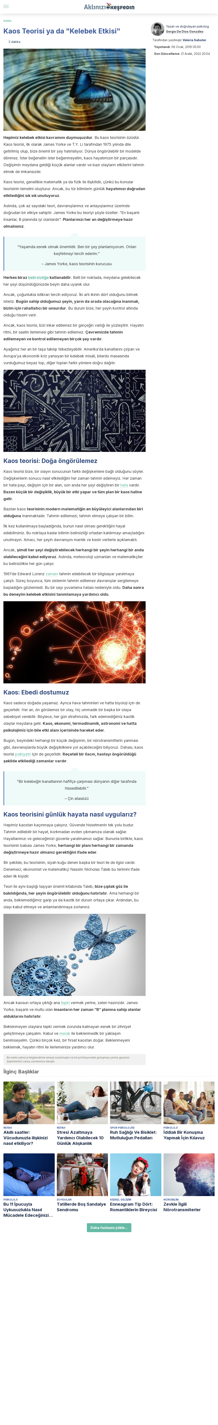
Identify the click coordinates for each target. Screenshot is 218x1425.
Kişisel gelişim (120, 1199)
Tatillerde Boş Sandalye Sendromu (81, 1207)
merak (64, 1033)
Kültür (7, 20)
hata (124, 485)
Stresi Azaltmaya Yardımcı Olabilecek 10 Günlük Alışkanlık (80, 1138)
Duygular (64, 1199)
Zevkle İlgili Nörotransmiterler (182, 1207)
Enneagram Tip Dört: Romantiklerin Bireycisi (133, 1207)
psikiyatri (23, 754)
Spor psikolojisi (122, 1127)
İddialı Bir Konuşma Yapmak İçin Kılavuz (184, 1135)
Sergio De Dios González (185, 31)
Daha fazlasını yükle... (109, 1228)
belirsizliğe (38, 277)
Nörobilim (171, 1199)
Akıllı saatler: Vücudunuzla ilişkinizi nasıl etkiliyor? (25, 1138)
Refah (7, 1127)
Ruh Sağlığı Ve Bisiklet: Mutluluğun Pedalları (133, 1135)
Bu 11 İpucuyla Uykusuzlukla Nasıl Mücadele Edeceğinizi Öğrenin (26, 1210)
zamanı (52, 574)
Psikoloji (171, 1127)
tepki (65, 1002)
